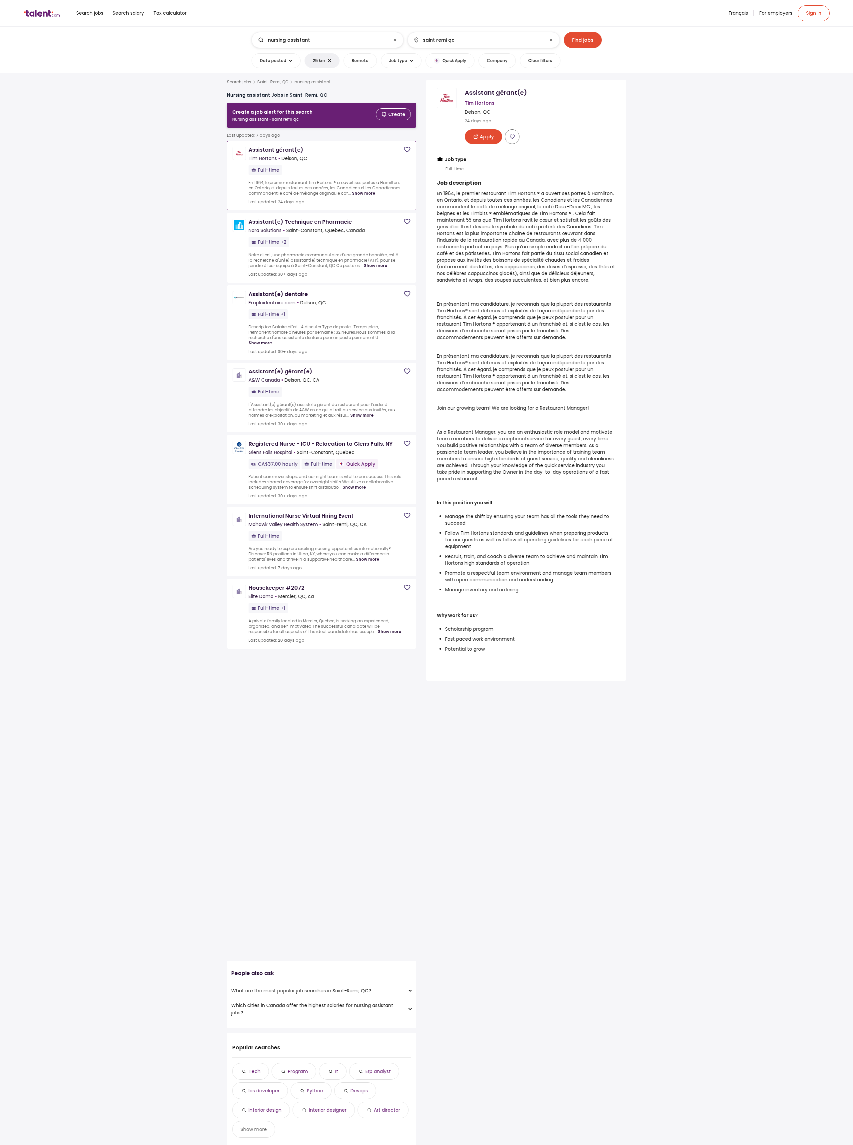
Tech (255, 1071)
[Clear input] (395, 40)
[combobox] (327, 40)
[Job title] (322, 40)
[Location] (478, 40)
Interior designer (328, 1110)
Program (298, 1071)
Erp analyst (378, 1071)
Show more (363, 193)
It (336, 1071)
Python (315, 1090)
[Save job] (407, 149)
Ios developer (264, 1090)
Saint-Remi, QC (273, 82)
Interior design (265, 1110)
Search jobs (239, 82)
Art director (387, 1110)
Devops (359, 1090)
